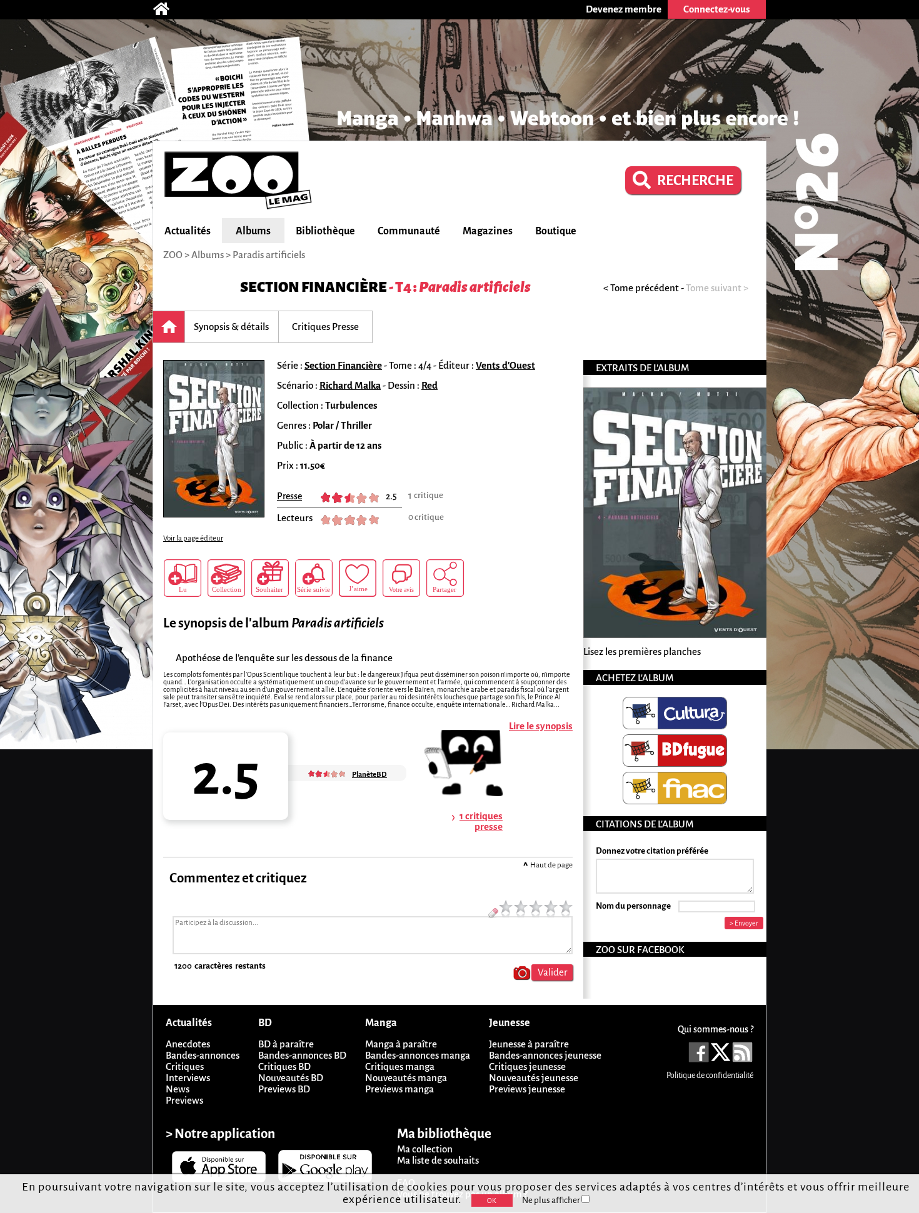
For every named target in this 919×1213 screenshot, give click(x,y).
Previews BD (284, 1089)
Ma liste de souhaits (438, 1160)
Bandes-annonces (202, 1055)
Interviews (188, 1077)
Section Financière (313, 287)
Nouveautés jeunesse (533, 1077)
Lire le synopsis (541, 726)
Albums (253, 231)
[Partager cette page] (445, 578)
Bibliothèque (325, 231)
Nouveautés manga (406, 1077)
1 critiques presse (481, 821)
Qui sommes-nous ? (715, 1029)
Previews (184, 1100)
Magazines (488, 231)
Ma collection (425, 1149)
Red (429, 385)
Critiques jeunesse (527, 1066)
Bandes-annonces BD (302, 1055)
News (177, 1089)
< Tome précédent (641, 287)
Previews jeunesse (527, 1089)
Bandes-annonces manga (417, 1055)
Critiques (185, 1066)
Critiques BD (284, 1066)
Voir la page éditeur (193, 538)
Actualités (187, 231)
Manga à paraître (401, 1044)
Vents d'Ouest (505, 365)
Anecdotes (188, 1044)
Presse (289, 496)
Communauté (409, 231)
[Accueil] (167, 9)
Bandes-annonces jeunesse (545, 1055)
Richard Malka (350, 385)
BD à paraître (286, 1044)
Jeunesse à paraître (529, 1044)
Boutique (555, 231)
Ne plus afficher (551, 1200)
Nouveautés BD (290, 1077)
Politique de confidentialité (709, 1075)
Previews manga (399, 1089)
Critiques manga (399, 1066)
